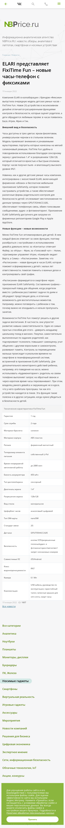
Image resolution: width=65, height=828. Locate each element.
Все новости (9, 606)
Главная (6, 55)
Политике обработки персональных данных (30, 812)
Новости (16, 55)
